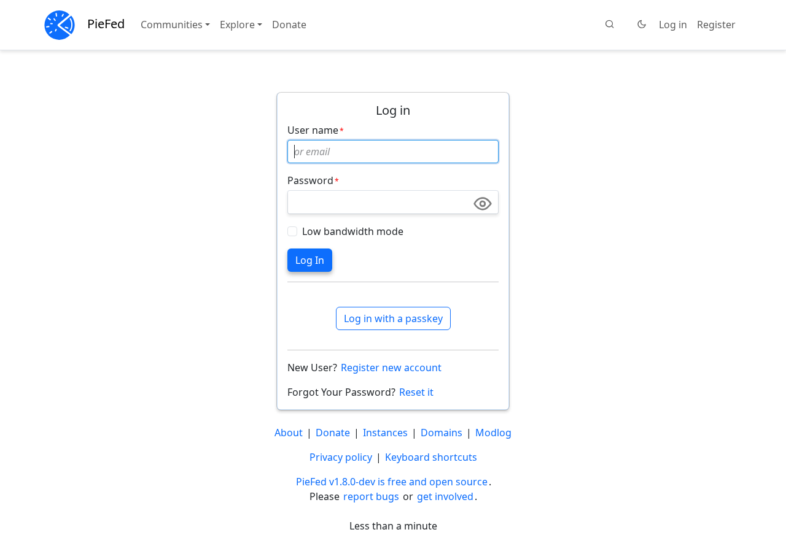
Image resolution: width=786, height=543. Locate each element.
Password (310, 180)
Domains (441, 432)
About (288, 432)
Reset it (416, 392)
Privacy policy (340, 457)
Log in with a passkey (393, 318)
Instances (385, 432)
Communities (172, 24)
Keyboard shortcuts (431, 457)
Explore (237, 24)
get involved (445, 496)
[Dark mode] (641, 24)
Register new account (391, 367)
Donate (289, 24)
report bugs (371, 496)
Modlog (493, 432)
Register (716, 24)
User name (312, 130)
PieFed (106, 23)
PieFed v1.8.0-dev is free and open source (392, 481)
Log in (673, 24)
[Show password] (483, 204)
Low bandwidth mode (352, 231)
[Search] (609, 24)
